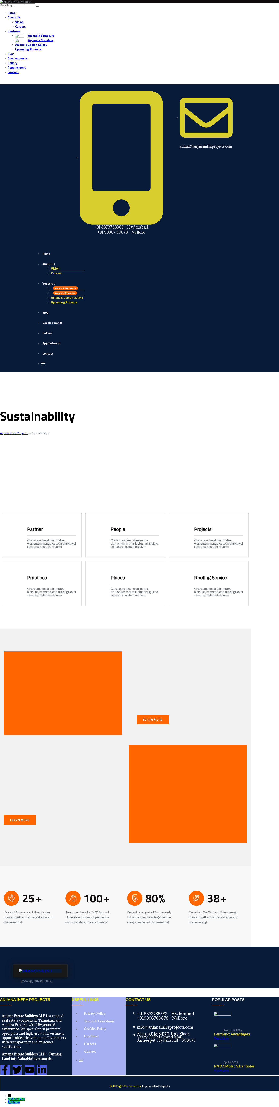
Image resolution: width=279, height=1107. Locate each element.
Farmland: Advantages (232, 1034)
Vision (19, 22)
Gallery (12, 63)
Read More (221, 1038)
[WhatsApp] (9, 1099)
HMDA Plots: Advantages (234, 1066)
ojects (165, 1086)
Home (12, 12)
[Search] (37, 6)
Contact (13, 72)
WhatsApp (18, 1099)
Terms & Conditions (99, 1021)
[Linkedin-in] (42, 1070)
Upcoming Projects (28, 49)
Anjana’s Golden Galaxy (31, 44)
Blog (11, 53)
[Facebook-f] (5, 1070)
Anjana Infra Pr (151, 1086)
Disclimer (91, 1036)
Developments (18, 58)
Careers (20, 26)
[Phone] (9, 1102)
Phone (15, 1102)
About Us (14, 17)
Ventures (14, 31)
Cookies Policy (95, 1029)
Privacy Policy (94, 1013)
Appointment (17, 67)
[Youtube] (30, 1070)
